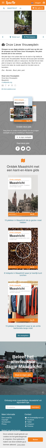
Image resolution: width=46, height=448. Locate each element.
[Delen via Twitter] (23, 148)
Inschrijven (35, 407)
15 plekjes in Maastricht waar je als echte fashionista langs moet (23, 326)
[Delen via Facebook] (18, 148)
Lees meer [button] (21, 445)
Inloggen (38, 3)
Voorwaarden (6, 422)
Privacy (4, 424)
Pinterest (30, 426)
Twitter (29, 422)
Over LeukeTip (7, 417)
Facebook (30, 420)
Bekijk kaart (16, 37)
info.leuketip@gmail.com (35, 417)
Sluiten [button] (35, 439)
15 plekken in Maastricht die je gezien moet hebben (23, 221)
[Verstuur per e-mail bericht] (28, 148)
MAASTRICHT (12, 8)
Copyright (5, 420)
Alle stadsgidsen (23, 335)
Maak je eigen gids (23, 374)
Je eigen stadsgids (24, 137)
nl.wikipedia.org (7, 82)
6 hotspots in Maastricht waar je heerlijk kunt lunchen (23, 274)
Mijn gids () (38, 8)
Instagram (30, 424)
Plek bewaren (30, 37)
